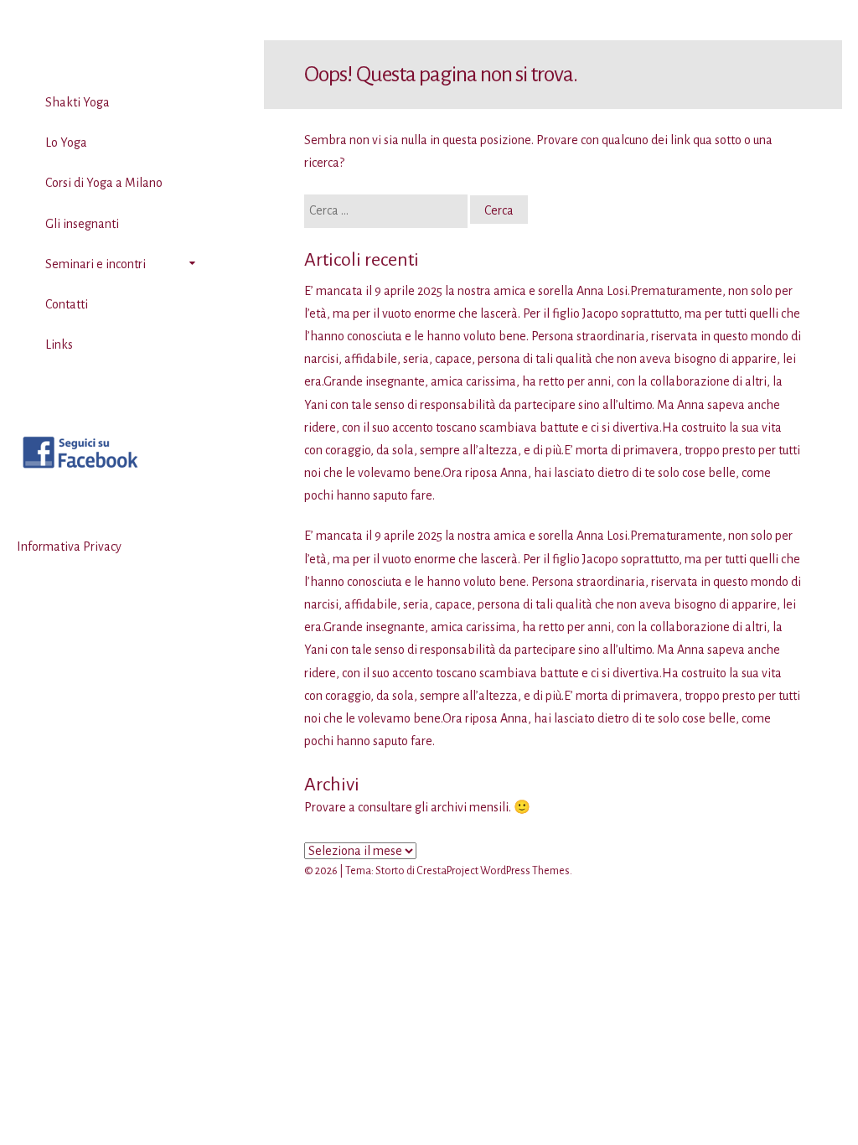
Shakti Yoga (77, 102)
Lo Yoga (66, 142)
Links (59, 344)
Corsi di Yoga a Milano (104, 182)
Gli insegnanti (82, 224)
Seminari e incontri (95, 264)
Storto (390, 871)
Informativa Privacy (69, 546)
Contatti (66, 304)
